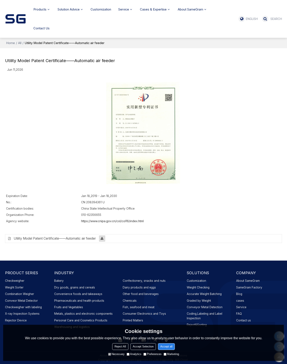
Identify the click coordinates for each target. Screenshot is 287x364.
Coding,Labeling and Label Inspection (204, 316)
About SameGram (190, 9)
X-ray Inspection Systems (22, 313)
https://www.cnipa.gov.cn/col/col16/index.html (112, 221)
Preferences (154, 354)
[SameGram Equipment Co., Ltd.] (15, 19)
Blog (239, 294)
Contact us (243, 320)
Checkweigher (14, 280)
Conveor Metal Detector (21, 300)
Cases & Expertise (153, 9)
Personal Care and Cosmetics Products (80, 320)
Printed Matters (133, 320)
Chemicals (130, 300)
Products (39, 9)
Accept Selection (143, 346)
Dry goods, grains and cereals (74, 287)
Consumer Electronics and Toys (144, 313)
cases (240, 300)
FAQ (239, 313)
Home (10, 43)
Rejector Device (16, 320)
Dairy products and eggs (139, 287)
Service (123, 9)
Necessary (118, 354)
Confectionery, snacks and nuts (144, 280)
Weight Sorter (14, 287)
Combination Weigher (19, 294)
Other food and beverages (141, 294)
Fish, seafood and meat (138, 307)
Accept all (166, 346)
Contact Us (41, 28)
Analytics (135, 354)
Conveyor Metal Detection (204, 307)
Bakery (59, 280)
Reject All (120, 346)
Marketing (173, 354)
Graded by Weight (199, 300)
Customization (101, 9)
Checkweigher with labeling (23, 307)
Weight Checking (198, 287)
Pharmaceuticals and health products (79, 300)
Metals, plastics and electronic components (83, 313)
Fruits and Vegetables (68, 307)
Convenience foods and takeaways (78, 294)
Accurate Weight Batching (204, 294)
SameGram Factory (249, 287)
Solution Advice (69, 9)
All (19, 43)
